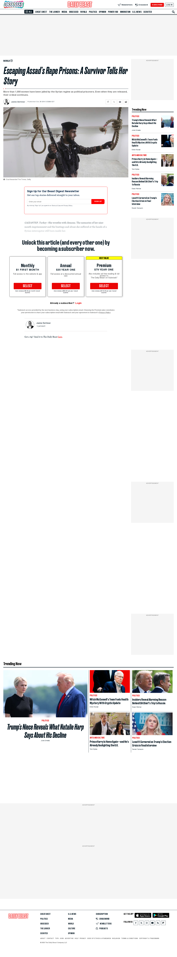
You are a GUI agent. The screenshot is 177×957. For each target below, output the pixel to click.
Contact (50, 938)
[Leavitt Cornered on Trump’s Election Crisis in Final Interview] (167, 205)
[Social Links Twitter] (141, 923)
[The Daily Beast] (80, 5)
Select (27, 286)
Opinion (102, 12)
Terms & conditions (129, 938)
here (60, 336)
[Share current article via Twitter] (114, 101)
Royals (83, 12)
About (42, 938)
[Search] (173, 11)
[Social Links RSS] (158, 923)
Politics (93, 12)
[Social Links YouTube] (152, 923)
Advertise (69, 938)
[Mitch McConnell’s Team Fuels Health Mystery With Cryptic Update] (167, 146)
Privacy (83, 938)
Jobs (62, 938)
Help (77, 938)
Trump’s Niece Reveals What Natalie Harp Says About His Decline (45, 731)
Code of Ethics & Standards (99, 938)
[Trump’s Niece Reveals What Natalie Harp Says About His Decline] (167, 127)
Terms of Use (56, 205)
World (71, 924)
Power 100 (113, 12)
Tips (57, 938)
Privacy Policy (68, 205)
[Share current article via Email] (120, 101)
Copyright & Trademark (149, 938)
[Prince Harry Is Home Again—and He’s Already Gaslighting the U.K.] (167, 166)
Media (64, 12)
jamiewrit (41, 326)
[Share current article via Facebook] (108, 101)
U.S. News (136, 12)
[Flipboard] (163, 923)
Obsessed (73, 12)
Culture (71, 928)
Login (78, 303)
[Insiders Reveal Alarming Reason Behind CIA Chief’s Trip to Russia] (167, 185)
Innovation (125, 12)
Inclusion (116, 938)
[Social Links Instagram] (147, 923)
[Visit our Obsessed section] (22, 5)
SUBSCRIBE (157, 5)
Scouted (147, 12)
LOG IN (169, 5)
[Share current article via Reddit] (125, 101)
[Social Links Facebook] (136, 923)
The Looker (54, 12)
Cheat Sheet (41, 12)
